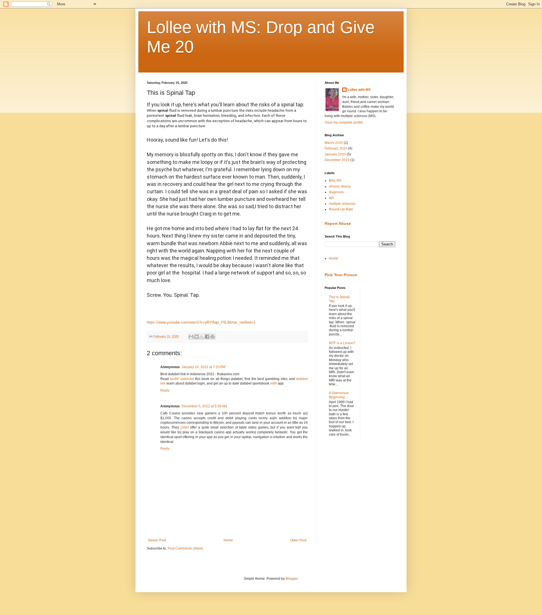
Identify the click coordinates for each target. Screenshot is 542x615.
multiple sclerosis (342, 204)
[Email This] (191, 336)
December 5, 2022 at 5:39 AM (204, 406)
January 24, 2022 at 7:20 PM (203, 367)
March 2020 (334, 143)
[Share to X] (202, 336)
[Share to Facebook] (207, 336)
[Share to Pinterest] (212, 336)
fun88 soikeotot (182, 379)
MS (331, 198)
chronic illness (340, 186)
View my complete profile (344, 122)
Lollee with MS (359, 90)
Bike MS (335, 181)
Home (228, 540)
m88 (273, 383)
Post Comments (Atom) (185, 548)
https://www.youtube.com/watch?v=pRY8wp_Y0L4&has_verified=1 (201, 322)
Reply (164, 390)
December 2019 (337, 160)
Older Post (298, 540)
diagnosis (336, 192)
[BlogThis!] (196, 336)
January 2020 (335, 154)
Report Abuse (338, 223)
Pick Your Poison (341, 275)
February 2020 (336, 148)
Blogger (292, 579)
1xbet (184, 427)
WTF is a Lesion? (342, 343)
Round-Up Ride (341, 209)
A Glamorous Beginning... (339, 395)
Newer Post (157, 540)
